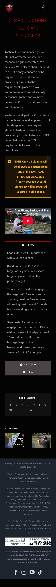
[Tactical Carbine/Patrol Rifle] (41, 440)
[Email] (31, 410)
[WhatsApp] (34, 405)
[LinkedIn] (28, 405)
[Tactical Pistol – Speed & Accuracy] (14, 440)
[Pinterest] (45, 405)
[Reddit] (22, 405)
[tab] (28, 244)
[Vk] (11, 410)
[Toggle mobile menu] (49, 7)
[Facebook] (10, 405)
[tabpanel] (28, 304)
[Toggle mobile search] (43, 7)
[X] (16, 405)
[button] (7, 440)
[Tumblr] (39, 405)
